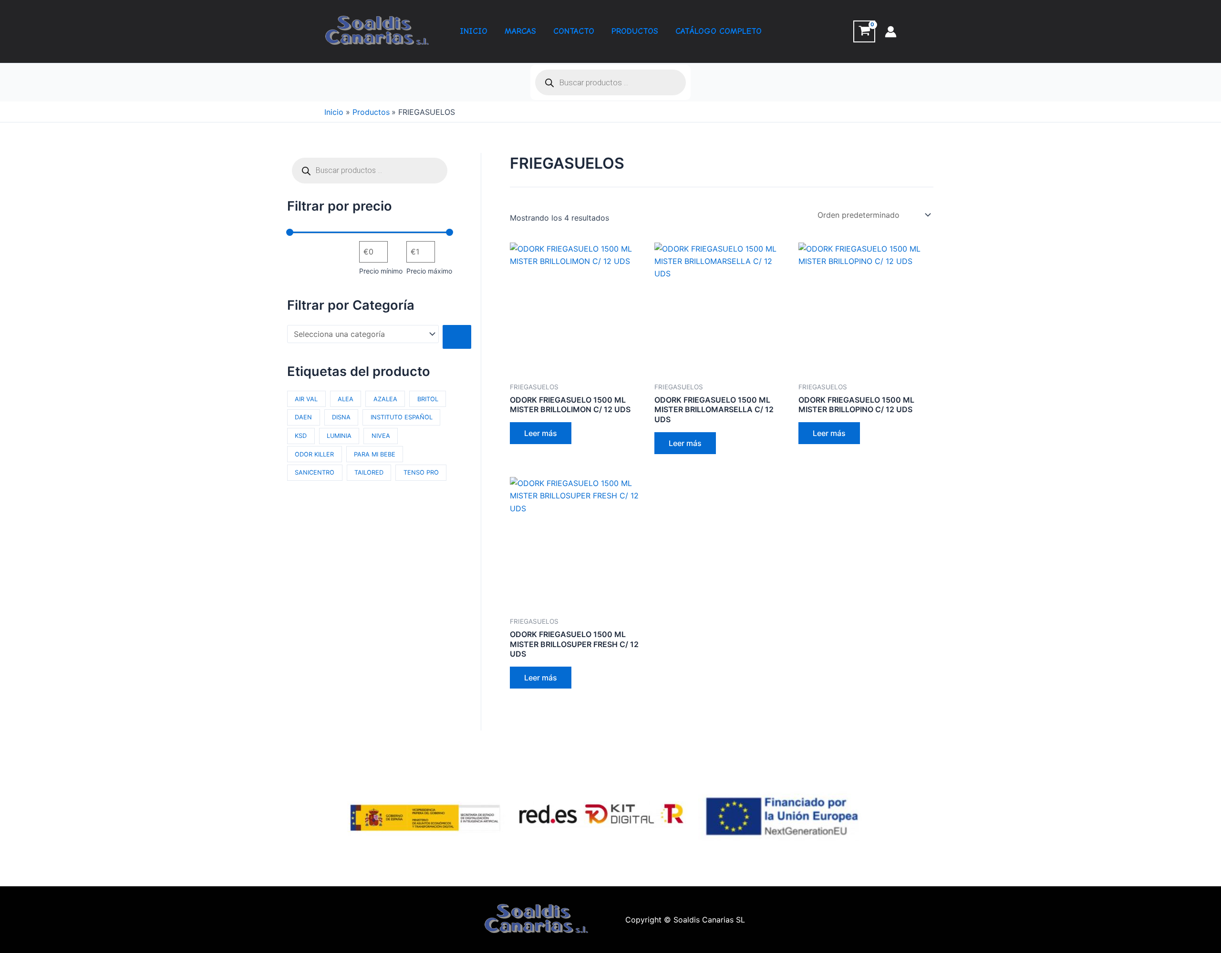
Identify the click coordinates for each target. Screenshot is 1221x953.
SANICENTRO (314, 472)
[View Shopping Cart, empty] (864, 31)
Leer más (540, 433)
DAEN (303, 417)
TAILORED (368, 472)
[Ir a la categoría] (457, 337)
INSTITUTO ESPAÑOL (402, 417)
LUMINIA (339, 435)
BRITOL (427, 399)
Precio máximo (429, 271)
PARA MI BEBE (374, 454)
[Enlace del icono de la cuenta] (891, 32)
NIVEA (381, 435)
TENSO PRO (421, 472)
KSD (301, 435)
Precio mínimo (381, 271)
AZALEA (385, 399)
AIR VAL (306, 399)
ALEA (345, 399)
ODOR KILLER (314, 454)
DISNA (341, 417)
